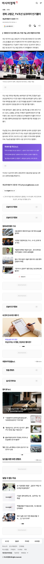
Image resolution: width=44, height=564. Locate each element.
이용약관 (16, 553)
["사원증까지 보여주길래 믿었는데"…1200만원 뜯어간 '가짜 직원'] (35, 422)
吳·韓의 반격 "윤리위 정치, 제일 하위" (28, 507)
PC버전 (27, 541)
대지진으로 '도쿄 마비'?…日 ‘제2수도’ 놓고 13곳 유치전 (28, 497)
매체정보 (23, 553)
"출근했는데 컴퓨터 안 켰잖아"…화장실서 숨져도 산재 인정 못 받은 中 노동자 (22, 158)
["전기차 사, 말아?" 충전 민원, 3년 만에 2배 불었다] (7, 273)
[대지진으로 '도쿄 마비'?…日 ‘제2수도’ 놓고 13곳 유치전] (9, 501)
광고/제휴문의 (13, 546)
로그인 (7, 541)
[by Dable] (38, 460)
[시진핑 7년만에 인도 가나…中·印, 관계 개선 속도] (7, 245)
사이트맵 (36, 541)
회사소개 (4, 546)
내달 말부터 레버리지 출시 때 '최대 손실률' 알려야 (28, 232)
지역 (8, 10)
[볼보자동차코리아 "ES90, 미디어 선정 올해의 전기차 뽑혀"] (35, 442)
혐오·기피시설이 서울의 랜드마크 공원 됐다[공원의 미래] (28, 260)
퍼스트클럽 (5, 549)
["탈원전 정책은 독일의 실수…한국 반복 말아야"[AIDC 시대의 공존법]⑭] (7, 254)
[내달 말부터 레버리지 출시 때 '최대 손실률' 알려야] (7, 235)
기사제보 (19, 549)
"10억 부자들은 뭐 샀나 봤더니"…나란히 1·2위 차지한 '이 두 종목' (22, 150)
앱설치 (17, 541)
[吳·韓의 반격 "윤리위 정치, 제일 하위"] (9, 511)
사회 (3, 10)
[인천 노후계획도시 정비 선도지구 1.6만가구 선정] (35, 452)
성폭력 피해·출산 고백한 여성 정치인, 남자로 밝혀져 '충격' (29, 517)
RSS (25, 549)
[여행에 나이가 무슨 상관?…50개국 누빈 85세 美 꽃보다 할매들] (9, 490)
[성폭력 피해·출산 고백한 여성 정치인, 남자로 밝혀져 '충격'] (9, 521)
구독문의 (12, 549)
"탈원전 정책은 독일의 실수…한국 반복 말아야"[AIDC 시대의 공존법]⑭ (28, 251)
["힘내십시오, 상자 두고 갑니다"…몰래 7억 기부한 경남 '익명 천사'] (35, 432)
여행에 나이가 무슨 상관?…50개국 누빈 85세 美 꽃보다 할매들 (28, 487)
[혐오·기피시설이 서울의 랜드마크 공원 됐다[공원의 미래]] (7, 263)
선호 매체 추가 (9, 26)
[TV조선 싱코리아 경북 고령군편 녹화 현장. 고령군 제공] (22, 65)
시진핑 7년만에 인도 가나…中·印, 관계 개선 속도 (28, 242)
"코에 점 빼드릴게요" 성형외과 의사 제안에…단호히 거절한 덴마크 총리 (22, 154)
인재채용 (21, 546)
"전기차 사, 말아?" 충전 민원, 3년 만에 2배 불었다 (28, 270)
